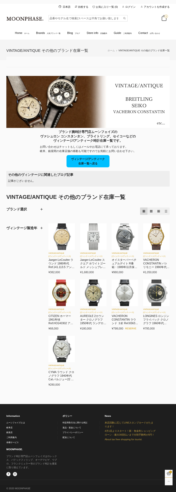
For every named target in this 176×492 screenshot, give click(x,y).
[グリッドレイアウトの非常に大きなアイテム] (158, 211)
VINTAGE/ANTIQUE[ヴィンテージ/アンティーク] (59, 254)
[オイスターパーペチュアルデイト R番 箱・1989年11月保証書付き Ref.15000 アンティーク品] (125, 236)
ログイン (130, 6)
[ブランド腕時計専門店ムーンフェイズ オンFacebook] (8, 474)
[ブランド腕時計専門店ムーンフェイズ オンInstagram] (15, 474)
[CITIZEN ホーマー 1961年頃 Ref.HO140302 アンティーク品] (61, 293)
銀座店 (9, 432)
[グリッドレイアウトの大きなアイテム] (151, 211)
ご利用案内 (11, 437)
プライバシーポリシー (73, 432)
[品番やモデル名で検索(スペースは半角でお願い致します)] (125, 18)
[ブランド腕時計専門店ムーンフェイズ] (24, 17)
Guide (123, 33)
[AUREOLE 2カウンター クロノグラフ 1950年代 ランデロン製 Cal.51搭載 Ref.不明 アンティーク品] (93, 293)
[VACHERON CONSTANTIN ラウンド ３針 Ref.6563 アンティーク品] (125, 293)
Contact (149, 33)
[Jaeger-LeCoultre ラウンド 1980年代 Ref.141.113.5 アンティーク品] (61, 236)
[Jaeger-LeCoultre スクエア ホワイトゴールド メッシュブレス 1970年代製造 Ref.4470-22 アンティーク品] (93, 236)
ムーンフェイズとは (15, 422)
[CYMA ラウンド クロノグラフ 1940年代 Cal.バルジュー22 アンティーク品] (61, 349)
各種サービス (12, 442)
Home (22, 33)
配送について (69, 437)
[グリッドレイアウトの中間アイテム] (143, 211)
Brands (48, 33)
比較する (83, 6)
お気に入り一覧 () (107, 6)
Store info (97, 33)
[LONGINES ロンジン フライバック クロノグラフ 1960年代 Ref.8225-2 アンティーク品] (156, 293)
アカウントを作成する (157, 6)
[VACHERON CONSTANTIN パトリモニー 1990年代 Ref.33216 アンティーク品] (156, 236)
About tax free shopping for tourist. (123, 439)
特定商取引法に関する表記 (75, 422)
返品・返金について (72, 427)
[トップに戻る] (169, 481)
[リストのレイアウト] (166, 211)
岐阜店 (9, 427)
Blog (73, 33)
